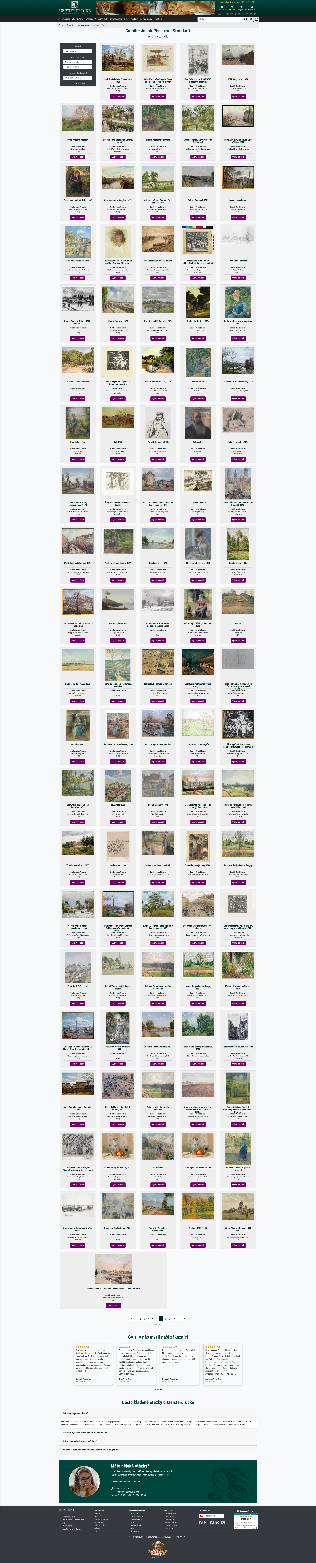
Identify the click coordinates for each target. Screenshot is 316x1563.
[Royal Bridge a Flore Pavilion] (158, 723)
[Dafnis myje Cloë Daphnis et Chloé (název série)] (118, 362)
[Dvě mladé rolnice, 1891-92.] (158, 843)
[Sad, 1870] (118, 417)
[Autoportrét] (198, 423)
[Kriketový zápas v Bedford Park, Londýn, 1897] (158, 179)
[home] (59, 19)
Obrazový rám (116, 19)
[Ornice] (238, 601)
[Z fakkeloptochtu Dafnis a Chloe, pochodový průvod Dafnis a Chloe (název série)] (238, 904)
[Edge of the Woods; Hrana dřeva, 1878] (198, 1024)
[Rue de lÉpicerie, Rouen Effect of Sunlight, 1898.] (238, 483)
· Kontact (97, 1513)
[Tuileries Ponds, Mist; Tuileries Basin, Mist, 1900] (238, 783)
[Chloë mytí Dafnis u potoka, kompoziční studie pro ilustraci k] (238, 724)
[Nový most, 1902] (118, 786)
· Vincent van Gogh (170, 1513)
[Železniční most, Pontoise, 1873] (158, 1024)
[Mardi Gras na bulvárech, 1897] (78, 541)
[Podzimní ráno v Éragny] (78, 118)
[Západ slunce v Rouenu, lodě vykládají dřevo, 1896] (198, 782)
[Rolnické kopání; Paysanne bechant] (238, 1149)
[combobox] (211, 1516)
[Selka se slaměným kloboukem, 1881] (238, 302)
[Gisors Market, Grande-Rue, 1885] (118, 725)
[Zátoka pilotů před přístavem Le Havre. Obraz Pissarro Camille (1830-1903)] (78, 1025)
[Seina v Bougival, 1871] (198, 176)
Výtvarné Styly (101, 19)
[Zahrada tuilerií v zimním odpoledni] (158, 1085)
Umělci (80, 19)
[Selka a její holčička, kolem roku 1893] (198, 604)
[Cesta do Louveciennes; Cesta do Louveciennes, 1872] (158, 479)
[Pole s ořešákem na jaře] (198, 723)
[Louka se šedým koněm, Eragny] (238, 844)
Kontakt (158, 19)
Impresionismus (83, 25)
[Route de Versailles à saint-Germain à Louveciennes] (158, 600)
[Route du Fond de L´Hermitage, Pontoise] (117, 665)
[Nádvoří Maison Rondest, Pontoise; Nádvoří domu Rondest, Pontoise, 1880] (238, 1088)
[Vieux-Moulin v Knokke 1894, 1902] (238, 1206)
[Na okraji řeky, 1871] (158, 538)
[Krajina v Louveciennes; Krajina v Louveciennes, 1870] (158, 904)
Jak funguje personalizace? (75, 1413)
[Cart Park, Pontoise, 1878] (78, 242)
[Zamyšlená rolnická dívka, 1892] (78, 181)
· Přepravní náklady (135, 1519)
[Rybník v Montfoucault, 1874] (158, 360)
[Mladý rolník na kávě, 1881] (198, 544)
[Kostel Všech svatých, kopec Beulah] (118, 963)
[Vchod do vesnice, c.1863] (78, 843)
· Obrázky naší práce (135, 1525)
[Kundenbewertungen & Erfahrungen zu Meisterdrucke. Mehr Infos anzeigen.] (246, 1519)
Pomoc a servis (146, 19)
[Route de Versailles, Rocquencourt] (158, 1204)
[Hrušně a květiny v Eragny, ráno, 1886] (118, 58)
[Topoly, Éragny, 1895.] (238, 544)
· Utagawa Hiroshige (171, 1525)
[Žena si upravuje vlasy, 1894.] (198, 846)
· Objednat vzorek (134, 1531)
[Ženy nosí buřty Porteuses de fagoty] (118, 481)
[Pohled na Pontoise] (238, 235)
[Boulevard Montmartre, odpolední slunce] (198, 904)
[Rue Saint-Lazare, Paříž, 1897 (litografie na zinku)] (198, 60)
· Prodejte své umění (136, 1516)
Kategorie (89, 19)
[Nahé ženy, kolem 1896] (238, 420)
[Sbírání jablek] (198, 363)
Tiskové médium (131, 19)
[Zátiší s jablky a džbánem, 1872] (198, 1145)
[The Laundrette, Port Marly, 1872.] (238, 360)
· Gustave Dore (169, 1528)
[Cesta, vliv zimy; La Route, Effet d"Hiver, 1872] (238, 116)
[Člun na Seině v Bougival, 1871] (118, 177)
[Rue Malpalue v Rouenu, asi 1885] (238, 1028)
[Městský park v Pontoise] (78, 360)
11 (179, 1318)
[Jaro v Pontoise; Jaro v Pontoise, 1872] (78, 1084)
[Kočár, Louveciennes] (238, 177)
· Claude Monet (169, 1516)
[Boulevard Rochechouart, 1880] (118, 1206)
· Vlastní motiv (133, 1513)
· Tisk (95, 1516)
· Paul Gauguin (169, 1519)
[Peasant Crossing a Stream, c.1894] (117, 1028)
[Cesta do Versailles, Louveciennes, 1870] (78, 480)
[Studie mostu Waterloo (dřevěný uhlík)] (78, 1205)
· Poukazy (132, 1528)
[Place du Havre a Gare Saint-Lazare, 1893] (118, 1086)
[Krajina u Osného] (198, 480)
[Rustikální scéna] (78, 423)
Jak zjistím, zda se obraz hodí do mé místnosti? (85, 1432)
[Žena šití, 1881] (78, 725)
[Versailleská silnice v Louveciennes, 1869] (78, 904)
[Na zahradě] (158, 1146)
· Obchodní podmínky (101, 1519)
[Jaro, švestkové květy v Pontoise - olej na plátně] (78, 601)
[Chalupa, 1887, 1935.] (198, 1206)
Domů (61, 25)
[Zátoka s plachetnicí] (118, 599)
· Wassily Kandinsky (170, 1522)
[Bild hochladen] (256, 19)
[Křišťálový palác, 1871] (238, 55)
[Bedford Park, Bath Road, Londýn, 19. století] (118, 118)
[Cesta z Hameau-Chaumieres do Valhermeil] (198, 118)
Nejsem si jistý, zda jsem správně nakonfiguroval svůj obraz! (91, 1449)
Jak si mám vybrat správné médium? (80, 1441)
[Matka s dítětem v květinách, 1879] (238, 965)
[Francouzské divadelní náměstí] (158, 662)
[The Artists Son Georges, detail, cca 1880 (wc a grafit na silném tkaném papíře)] (118, 242)
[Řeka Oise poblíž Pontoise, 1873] (158, 299)
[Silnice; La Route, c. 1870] (198, 302)
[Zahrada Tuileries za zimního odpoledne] (158, 964)
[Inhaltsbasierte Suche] (251, 19)
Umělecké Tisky (68, 19)
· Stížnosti (97, 1528)
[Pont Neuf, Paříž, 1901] (78, 967)
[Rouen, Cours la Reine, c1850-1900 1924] (78, 298)
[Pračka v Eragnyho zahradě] (158, 118)
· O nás (96, 1531)
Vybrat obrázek (118, 96)
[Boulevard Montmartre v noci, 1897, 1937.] (198, 662)
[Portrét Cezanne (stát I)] (158, 423)
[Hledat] (245, 19)
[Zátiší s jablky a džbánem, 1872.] (118, 1146)
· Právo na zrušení (100, 1525)
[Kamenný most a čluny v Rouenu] (158, 239)
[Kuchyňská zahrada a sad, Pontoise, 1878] (78, 783)
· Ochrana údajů (99, 1522)
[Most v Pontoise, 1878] (118, 299)
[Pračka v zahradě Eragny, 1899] (118, 541)
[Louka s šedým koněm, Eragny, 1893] (198, 964)
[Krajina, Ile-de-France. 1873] (78, 660)
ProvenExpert (88, 1379)
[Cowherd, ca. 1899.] (118, 846)
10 (174, 1318)
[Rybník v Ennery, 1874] (158, 783)
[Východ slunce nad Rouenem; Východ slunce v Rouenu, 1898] (113, 1269)
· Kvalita (131, 1522)
